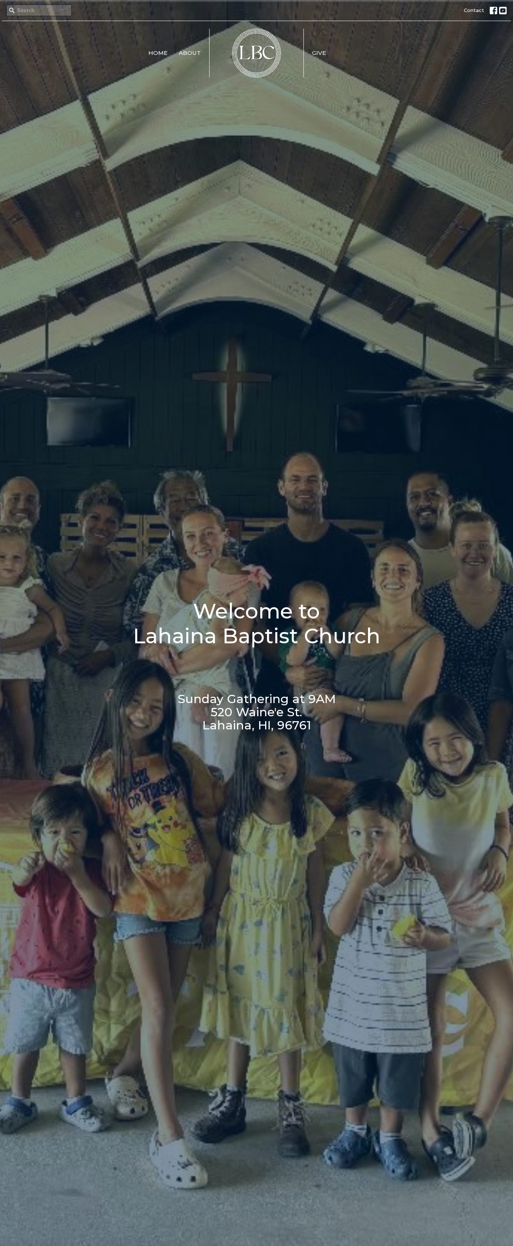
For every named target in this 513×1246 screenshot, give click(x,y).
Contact (474, 10)
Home (157, 52)
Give (319, 52)
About (190, 52)
